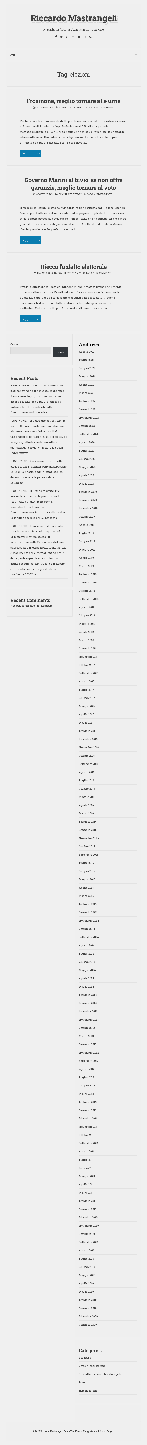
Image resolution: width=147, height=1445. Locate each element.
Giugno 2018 (87, 615)
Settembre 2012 (88, 1060)
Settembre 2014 (89, 937)
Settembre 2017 (89, 673)
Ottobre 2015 (87, 846)
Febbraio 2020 (88, 491)
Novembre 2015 (89, 838)
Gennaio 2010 (88, 1308)
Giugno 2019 (87, 541)
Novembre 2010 (89, 1225)
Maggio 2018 (87, 623)
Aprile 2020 (86, 475)
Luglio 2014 (86, 953)
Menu (13, 55)
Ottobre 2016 (87, 755)
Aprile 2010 (86, 1283)
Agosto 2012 (86, 1069)
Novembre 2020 (89, 417)
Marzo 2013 (86, 1036)
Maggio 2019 (87, 549)
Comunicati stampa (71, 107)
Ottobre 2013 (87, 1027)
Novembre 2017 (89, 656)
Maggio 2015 (87, 879)
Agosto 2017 (87, 681)
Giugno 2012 (87, 1085)
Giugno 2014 (87, 962)
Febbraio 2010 (88, 1300)
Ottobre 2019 (87, 516)
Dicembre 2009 (88, 1316)
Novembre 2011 (89, 1126)
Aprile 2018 (86, 632)
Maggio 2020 (87, 467)
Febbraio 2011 (87, 1201)
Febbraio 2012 (88, 1102)
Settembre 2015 (88, 854)
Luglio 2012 (86, 1077)
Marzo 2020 (86, 483)
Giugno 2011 (87, 1168)
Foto (82, 1382)
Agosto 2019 (86, 524)
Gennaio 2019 (88, 582)
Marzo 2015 (86, 896)
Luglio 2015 (86, 863)
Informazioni (88, 1390)
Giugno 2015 (87, 871)
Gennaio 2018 (88, 648)
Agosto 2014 (87, 945)
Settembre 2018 (89, 599)
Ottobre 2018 (87, 590)
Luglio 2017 (86, 689)
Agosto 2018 (87, 607)
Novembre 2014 (89, 920)
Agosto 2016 (86, 772)
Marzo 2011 (86, 1192)
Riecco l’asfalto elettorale (74, 267)
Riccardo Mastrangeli (73, 18)
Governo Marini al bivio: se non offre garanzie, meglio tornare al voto (73, 183)
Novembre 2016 (89, 747)
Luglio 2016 (86, 780)
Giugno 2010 (87, 1267)
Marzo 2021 (86, 393)
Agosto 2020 (87, 442)
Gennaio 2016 (88, 830)
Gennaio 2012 (88, 1110)
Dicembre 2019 (88, 508)
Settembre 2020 (89, 434)
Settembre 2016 (88, 764)
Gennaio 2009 (88, 1324)
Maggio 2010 (87, 1275)
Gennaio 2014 (88, 1003)
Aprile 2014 (86, 978)
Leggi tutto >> (31, 153)
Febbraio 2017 (88, 731)
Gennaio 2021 (88, 409)
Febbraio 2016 (88, 821)
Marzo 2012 (86, 1093)
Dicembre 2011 (88, 1118)
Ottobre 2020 (87, 426)
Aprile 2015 (86, 887)
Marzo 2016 (86, 813)
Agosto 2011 (86, 1151)
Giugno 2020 (87, 459)
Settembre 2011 (88, 1143)
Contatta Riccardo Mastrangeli (100, 1374)
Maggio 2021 (87, 376)
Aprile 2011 (86, 1184)
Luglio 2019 (86, 533)
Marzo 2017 (86, 722)
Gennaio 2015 (88, 912)
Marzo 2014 (86, 986)
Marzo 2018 (86, 640)
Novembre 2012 (89, 1052)
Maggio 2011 (87, 1176)
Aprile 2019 (86, 557)
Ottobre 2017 (87, 665)
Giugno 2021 (87, 368)
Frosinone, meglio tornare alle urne (73, 101)
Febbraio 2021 (88, 401)
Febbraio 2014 (88, 994)
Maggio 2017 (87, 706)
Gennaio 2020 (88, 500)
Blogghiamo (90, 1431)
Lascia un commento (100, 107)
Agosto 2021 (86, 351)
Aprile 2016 (86, 805)
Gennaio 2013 (88, 1044)
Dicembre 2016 (88, 739)
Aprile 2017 (86, 714)
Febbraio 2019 (88, 574)
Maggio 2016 (87, 797)
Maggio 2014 (87, 970)
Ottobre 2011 (87, 1135)
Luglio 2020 (86, 450)
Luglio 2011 (86, 1159)
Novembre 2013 (89, 1019)
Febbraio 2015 (88, 904)
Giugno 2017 (87, 698)
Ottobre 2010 (87, 1234)
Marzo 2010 (86, 1291)
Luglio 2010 (86, 1258)
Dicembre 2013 (88, 1011)
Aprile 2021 (86, 384)
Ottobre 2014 (87, 929)
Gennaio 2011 (87, 1209)
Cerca (14, 344)
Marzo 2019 (86, 566)
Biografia (85, 1357)
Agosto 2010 (86, 1250)
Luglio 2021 (86, 360)
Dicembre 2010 (88, 1217)
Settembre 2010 (88, 1242)
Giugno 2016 (87, 788)
